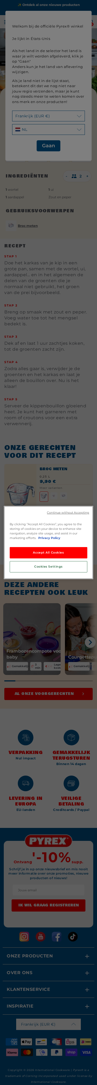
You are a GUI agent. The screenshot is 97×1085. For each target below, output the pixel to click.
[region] (48, 542)
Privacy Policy (49, 538)
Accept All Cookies (48, 552)
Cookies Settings (48, 566)
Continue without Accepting (68, 512)
